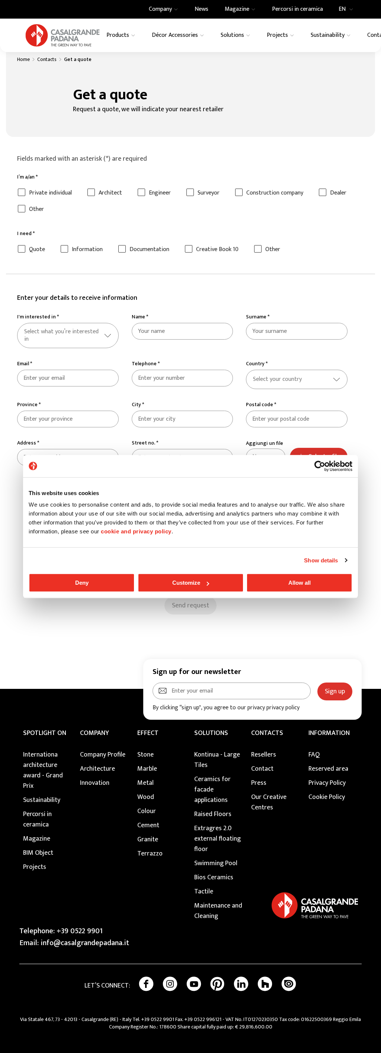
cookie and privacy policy (136, 531)
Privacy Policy (327, 783)
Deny (82, 583)
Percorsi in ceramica (37, 819)
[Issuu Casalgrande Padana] (289, 984)
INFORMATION (329, 733)
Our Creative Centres (268, 802)
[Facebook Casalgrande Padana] (146, 984)
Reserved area (328, 769)
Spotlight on (44, 733)
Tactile (203, 891)
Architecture (97, 769)
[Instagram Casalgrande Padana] (170, 984)
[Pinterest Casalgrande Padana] (217, 984)
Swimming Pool (215, 863)
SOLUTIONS (211, 733)
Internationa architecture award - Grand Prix (43, 770)
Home (23, 59)
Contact (262, 769)
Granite (147, 839)
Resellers (263, 754)
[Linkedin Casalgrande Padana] (241, 984)
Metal (145, 783)
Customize (186, 583)
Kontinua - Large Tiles (217, 759)
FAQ (314, 754)
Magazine (36, 839)
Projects (34, 867)
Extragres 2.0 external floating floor (217, 838)
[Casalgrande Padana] (62, 35)
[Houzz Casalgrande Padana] (265, 984)
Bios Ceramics (213, 877)
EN (342, 9)
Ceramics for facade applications (212, 789)
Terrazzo (150, 853)
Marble (147, 769)
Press (258, 783)
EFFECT (148, 733)
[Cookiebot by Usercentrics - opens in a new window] (319, 466)
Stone (145, 754)
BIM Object (38, 853)
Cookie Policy (326, 797)
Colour (146, 811)
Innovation (94, 783)
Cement (148, 825)
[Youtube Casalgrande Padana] (194, 984)
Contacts (47, 59)
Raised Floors (212, 814)
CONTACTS (267, 733)
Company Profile (102, 754)
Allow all (299, 583)
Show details (321, 560)
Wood (145, 797)
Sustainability (41, 800)
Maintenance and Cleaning (218, 910)
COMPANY (94, 733)
